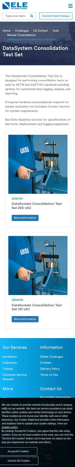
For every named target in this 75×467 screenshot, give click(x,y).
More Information (25, 217)
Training (7, 368)
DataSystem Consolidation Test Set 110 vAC (37, 307)
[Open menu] (70, 6)
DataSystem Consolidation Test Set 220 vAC (37, 205)
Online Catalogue (51, 356)
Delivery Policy (50, 368)
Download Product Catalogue (56, 16)
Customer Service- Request (15, 377)
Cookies (45, 362)
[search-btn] (32, 16)
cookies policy (10, 427)
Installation (9, 356)
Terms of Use (49, 374)
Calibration (9, 362)
